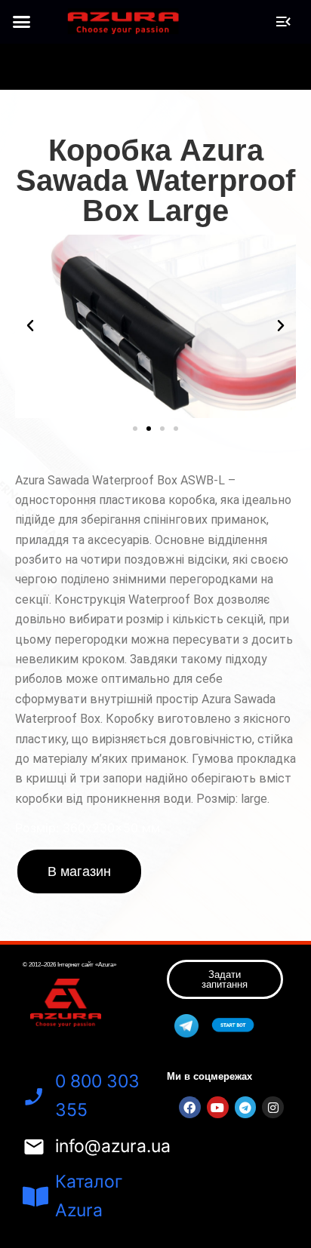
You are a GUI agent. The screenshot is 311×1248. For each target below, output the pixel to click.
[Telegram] (246, 1107)
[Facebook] (190, 1107)
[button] (22, 22)
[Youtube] (218, 1107)
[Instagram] (273, 1107)
